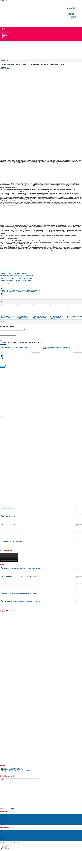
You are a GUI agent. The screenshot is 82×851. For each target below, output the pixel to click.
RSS (72, 19)
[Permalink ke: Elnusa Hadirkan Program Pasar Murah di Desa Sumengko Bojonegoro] (57, 309)
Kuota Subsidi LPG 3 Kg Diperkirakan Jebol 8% (12, 768)
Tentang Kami (5, 848)
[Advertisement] (41, 49)
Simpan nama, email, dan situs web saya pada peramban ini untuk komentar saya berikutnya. (21, 342)
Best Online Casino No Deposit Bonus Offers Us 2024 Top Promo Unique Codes (20, 290)
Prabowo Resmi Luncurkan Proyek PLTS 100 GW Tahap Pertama (16, 773)
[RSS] (2, 288)
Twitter (73, 17)
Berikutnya (4, 361)
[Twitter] (2, 286)
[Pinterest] (2, 287)
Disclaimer (20, 842)
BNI (3, 814)
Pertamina (4, 818)
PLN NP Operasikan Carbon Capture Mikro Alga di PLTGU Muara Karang (15, 280)
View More (2, 367)
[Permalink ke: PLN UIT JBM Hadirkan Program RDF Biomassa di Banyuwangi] (7, 309)
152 (3, 360)
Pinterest (74, 18)
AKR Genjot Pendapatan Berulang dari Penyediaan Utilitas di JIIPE (17, 291)
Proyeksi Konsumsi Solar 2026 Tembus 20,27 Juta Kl (13, 769)
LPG (3, 821)
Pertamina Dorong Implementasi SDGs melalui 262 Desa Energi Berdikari (40, 317)
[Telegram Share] (2, 296)
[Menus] (0, 1)
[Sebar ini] (2, 293)
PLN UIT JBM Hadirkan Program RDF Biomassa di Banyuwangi (7, 317)
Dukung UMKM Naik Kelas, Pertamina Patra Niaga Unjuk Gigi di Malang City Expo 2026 (24, 317)
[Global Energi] (3, 0)
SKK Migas (4, 822)
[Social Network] (68, 15)
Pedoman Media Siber (7, 845)
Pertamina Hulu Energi (7, 823)
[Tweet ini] (2, 294)
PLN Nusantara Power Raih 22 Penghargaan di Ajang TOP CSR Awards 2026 (16, 278)
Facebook (74, 16)
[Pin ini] (2, 295)
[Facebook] (2, 285)
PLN (3, 815)
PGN (3, 824)
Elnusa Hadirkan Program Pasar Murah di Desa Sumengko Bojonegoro (57, 317)
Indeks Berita (5, 843)
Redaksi (4, 847)
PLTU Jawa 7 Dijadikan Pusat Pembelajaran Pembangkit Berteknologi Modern (17, 277)
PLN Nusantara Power (8, 270)
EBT (3, 817)
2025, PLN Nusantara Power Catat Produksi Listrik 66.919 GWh (13, 273)
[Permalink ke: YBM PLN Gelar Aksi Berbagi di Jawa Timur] (74, 309)
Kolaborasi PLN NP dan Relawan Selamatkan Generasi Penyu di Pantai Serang (16, 275)
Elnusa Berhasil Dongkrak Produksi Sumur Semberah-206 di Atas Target (17, 770)
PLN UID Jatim (5, 816)
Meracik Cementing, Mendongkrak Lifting (11, 771)
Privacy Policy (5, 846)
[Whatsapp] (2, 298)
